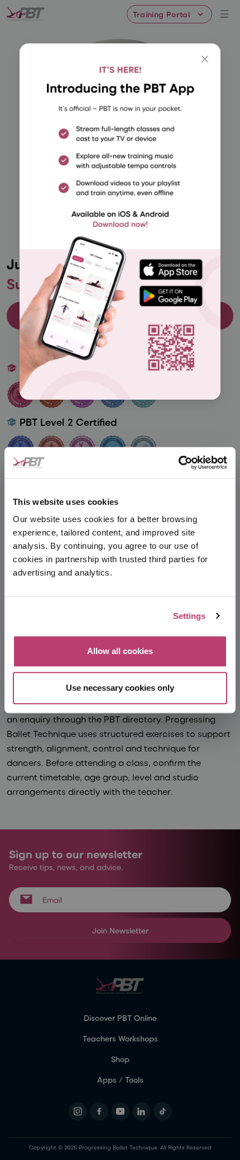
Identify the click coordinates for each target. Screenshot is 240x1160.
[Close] (205, 59)
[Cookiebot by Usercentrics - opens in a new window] (178, 462)
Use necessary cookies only (120, 687)
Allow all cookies (120, 651)
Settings (189, 616)
